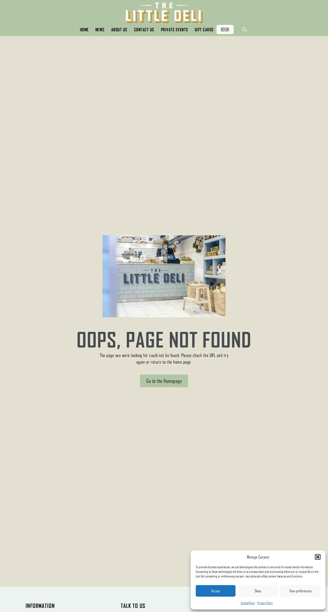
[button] (317, 556)
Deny (258, 590)
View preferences (300, 590)
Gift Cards (204, 29)
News (100, 29)
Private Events (174, 29)
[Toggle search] (244, 29)
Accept (215, 590)
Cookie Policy (248, 603)
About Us (119, 29)
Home (84, 29)
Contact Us (144, 29)
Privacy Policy (265, 603)
